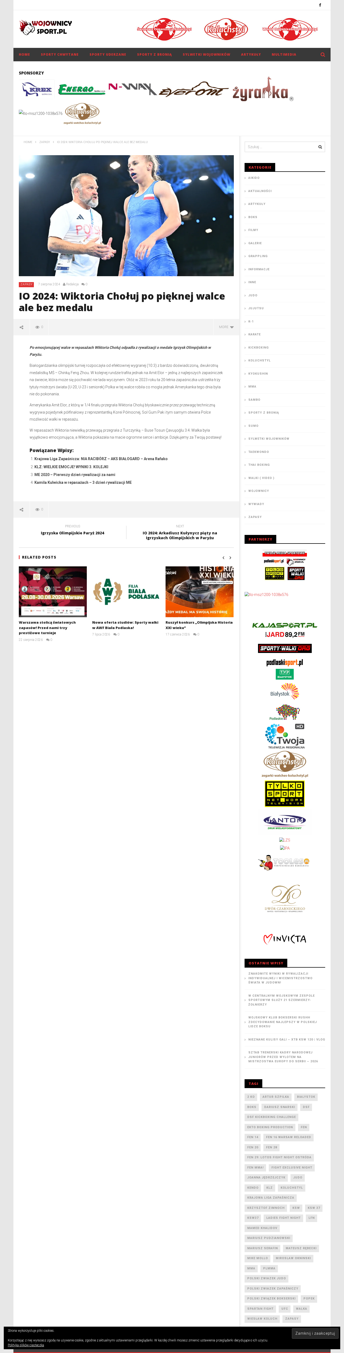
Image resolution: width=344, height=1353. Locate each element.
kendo (253, 1187)
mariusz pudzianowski (268, 1238)
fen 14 (252, 1137)
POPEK (309, 1298)
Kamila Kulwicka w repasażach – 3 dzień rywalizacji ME (83, 482)
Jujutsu (256, 308)
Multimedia (284, 54)
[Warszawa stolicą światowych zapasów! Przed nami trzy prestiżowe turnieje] (53, 591)
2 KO (251, 1097)
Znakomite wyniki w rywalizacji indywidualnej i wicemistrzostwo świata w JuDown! (280, 978)
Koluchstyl (259, 360)
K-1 (251, 321)
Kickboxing (258, 347)
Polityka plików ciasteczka (26, 1345)
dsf (306, 1107)
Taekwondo (258, 452)
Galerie (255, 243)
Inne (252, 282)
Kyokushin (258, 373)
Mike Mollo (257, 1258)
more (224, 327)
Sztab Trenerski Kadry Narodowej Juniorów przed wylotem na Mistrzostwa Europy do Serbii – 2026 (283, 1057)
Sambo (254, 400)
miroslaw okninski (293, 1258)
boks (251, 1107)
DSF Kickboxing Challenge (271, 1117)
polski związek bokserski (271, 1298)
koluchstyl (292, 1187)
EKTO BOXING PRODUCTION (270, 1127)
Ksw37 (253, 1218)
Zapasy (26, 284)
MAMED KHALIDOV (262, 1228)
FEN (304, 1127)
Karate (254, 334)
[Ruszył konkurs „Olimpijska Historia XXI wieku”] (200, 591)
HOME (24, 54)
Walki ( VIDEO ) (261, 478)
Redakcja (72, 284)
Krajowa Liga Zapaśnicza (270, 1197)
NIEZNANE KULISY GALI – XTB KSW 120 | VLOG (286, 1039)
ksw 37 (314, 1208)
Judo (252, 295)
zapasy (292, 1318)
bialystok (306, 1097)
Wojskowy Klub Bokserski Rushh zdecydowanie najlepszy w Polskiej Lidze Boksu (282, 1022)
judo (297, 1177)
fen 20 (252, 1147)
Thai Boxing (259, 465)
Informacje (259, 269)
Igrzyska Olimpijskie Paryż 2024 (72, 530)
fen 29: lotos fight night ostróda (279, 1157)
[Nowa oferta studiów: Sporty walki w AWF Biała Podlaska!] (126, 591)
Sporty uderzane (107, 54)
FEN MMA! (255, 1167)
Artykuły (251, 54)
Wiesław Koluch (262, 1318)
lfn (312, 1218)
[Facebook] (320, 5)
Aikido (254, 178)
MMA (252, 386)
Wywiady (256, 504)
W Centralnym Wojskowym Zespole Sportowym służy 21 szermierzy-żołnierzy (281, 1000)
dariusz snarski (279, 1107)
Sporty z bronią (154, 54)
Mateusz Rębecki (301, 1248)
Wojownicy (258, 491)
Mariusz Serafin (262, 1248)
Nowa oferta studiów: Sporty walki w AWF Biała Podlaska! (125, 625)
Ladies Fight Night (283, 1218)
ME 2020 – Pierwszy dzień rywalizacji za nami (74, 475)
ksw (296, 1208)
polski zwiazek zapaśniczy (272, 1288)
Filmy (253, 230)
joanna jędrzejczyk (266, 1177)
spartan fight (260, 1309)
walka (301, 1309)
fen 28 (271, 1147)
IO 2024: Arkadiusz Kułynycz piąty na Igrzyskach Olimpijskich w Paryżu (180, 533)
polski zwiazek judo (266, 1278)
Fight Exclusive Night (291, 1167)
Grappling (258, 256)
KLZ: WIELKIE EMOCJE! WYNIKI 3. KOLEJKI (71, 467)
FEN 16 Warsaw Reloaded (288, 1137)
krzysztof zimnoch (266, 1208)
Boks (252, 217)
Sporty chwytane (60, 54)
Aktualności (260, 191)
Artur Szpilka (276, 1097)
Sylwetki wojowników (206, 54)
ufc (284, 1309)
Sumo (253, 426)
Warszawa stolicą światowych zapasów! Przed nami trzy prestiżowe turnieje (47, 627)
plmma (269, 1268)
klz (269, 1187)
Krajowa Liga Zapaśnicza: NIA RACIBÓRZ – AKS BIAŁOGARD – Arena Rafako (101, 459)
